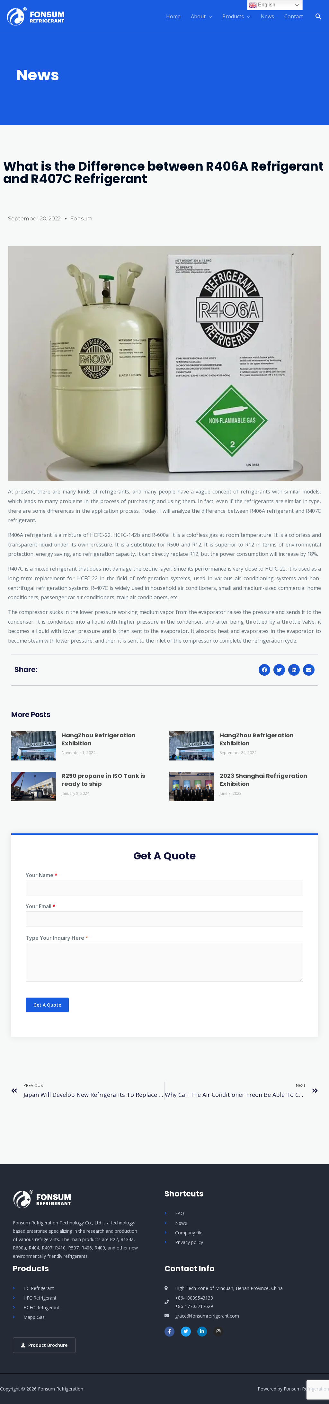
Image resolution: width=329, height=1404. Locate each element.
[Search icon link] (319, 17)
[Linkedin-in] (202, 1332)
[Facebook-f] (169, 1332)
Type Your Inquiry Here (57, 937)
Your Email (41, 906)
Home (173, 16)
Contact (293, 16)
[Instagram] (218, 1332)
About (198, 16)
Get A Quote (47, 1005)
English (266, 4)
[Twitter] (186, 1332)
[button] (264, 670)
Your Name (42, 875)
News (267, 16)
